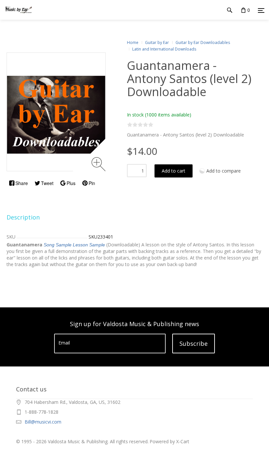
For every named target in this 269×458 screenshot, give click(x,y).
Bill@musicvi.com (43, 422)
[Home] (18, 16)
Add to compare (223, 171)
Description (23, 217)
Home (132, 42)
